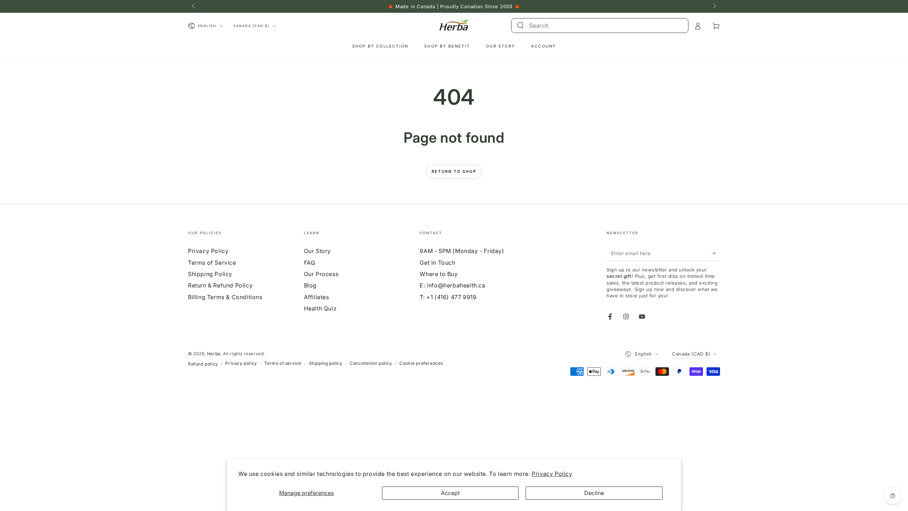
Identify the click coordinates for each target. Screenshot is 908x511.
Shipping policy (326, 363)
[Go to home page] (453, 26)
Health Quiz (320, 308)
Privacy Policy (552, 473)
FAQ (309, 262)
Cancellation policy (371, 363)
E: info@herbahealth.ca (452, 285)
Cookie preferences (421, 363)
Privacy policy (241, 363)
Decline (594, 492)
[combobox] (591, 25)
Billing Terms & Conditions (225, 297)
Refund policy (203, 364)
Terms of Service (212, 262)
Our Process (321, 274)
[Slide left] (194, 6)
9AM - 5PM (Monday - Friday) (462, 250)
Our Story (317, 250)
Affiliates (316, 297)
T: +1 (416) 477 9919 (448, 297)
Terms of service (282, 363)
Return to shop (454, 171)
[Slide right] (714, 6)
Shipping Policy (210, 274)
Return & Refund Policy (220, 285)
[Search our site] (520, 25)
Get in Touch (437, 262)
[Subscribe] (716, 253)
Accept (450, 492)
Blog (310, 285)
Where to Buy (439, 274)
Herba (214, 353)
